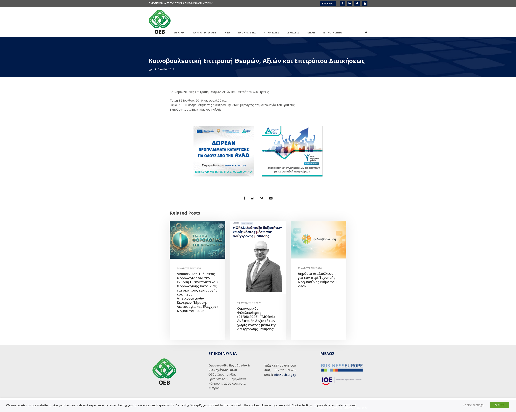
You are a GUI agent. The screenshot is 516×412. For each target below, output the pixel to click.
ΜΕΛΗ (311, 32)
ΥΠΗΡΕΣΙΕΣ (271, 32)
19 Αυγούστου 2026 (310, 268)
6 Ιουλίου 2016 (164, 69)
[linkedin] (349, 3)
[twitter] (357, 3)
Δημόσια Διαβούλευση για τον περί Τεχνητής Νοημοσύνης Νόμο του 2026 (317, 279)
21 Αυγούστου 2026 (249, 303)
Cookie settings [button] (473, 405)
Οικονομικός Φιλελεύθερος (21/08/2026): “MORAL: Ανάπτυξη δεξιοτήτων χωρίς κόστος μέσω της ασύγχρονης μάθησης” (257, 318)
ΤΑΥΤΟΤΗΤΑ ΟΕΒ (204, 32)
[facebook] (342, 3)
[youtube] (364, 3)
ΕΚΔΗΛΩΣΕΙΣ (247, 32)
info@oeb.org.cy (285, 375)
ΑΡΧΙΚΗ (179, 32)
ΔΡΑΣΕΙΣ (293, 32)
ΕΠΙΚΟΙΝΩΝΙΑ (332, 32)
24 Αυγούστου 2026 (189, 268)
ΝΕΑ (227, 32)
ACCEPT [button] (499, 405)
